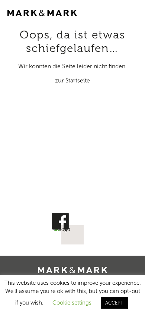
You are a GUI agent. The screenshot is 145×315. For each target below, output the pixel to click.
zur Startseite (72, 80)
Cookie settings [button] (71, 302)
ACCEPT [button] (114, 303)
